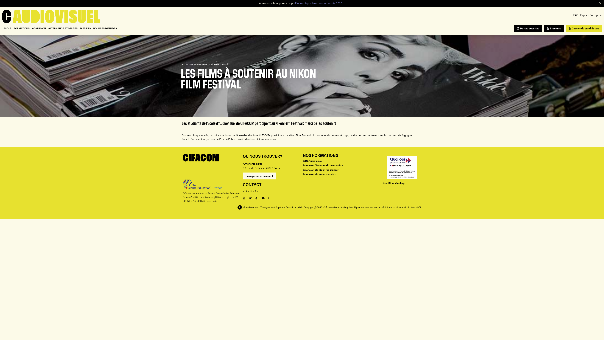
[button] (240, 207)
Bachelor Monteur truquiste (319, 174)
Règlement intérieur (364, 207)
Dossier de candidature (585, 28)
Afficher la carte (252, 163)
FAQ (575, 15)
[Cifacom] (51, 16)
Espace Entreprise (591, 15)
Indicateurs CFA (413, 207)
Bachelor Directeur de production (323, 165)
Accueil (185, 64)
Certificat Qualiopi (394, 183)
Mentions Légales (343, 207)
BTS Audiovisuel (312, 160)
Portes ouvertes (529, 28)
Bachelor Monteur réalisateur (320, 169)
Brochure (555, 28)
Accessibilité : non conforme (389, 207)
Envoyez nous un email (259, 176)
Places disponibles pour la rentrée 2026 (318, 3)
